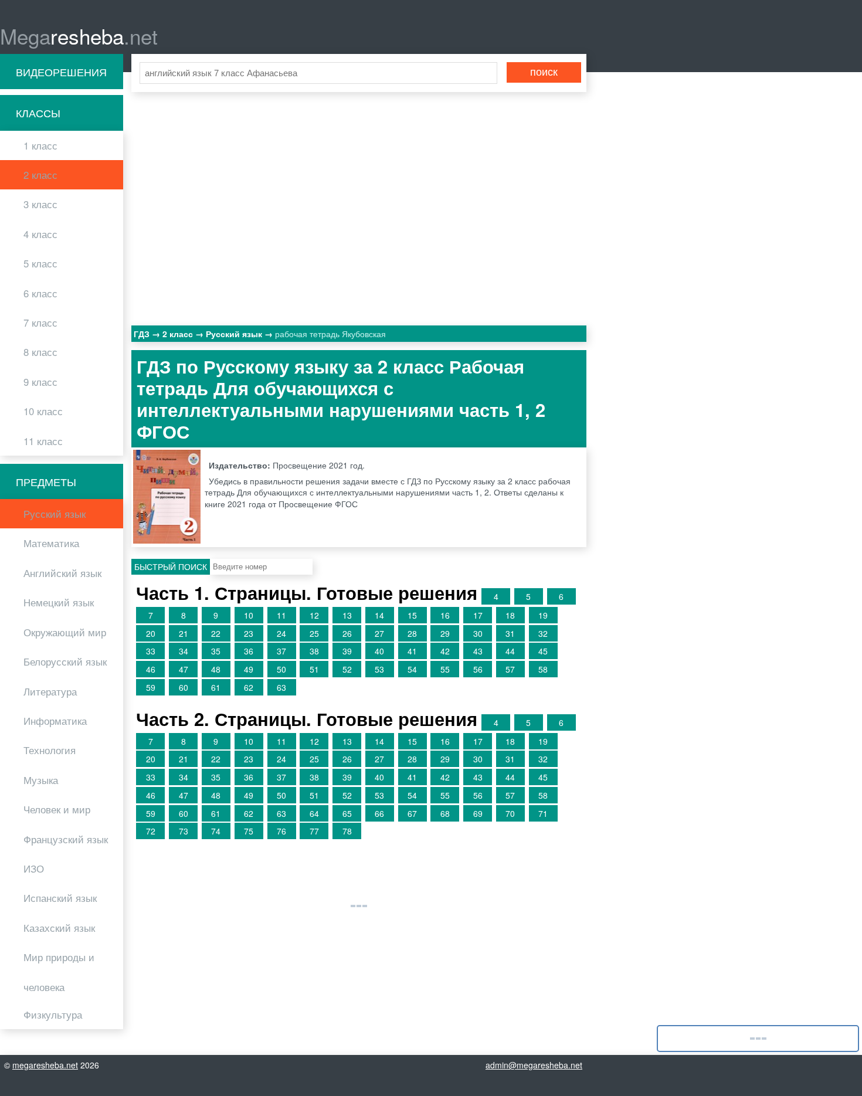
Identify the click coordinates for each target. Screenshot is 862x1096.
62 (248, 687)
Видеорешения (61, 71)
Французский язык (65, 839)
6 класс (40, 293)
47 (183, 669)
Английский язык (62, 573)
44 (510, 651)
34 (183, 651)
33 (150, 651)
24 (281, 633)
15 (412, 615)
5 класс (40, 263)
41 (412, 651)
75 (248, 831)
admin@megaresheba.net (534, 1065)
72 (150, 831)
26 (347, 633)
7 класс (40, 322)
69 (478, 813)
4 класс (40, 234)
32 (543, 633)
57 (510, 669)
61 (215, 687)
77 (314, 831)
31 (510, 633)
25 (314, 633)
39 (347, 651)
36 (248, 651)
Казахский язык (59, 928)
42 (445, 651)
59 (150, 687)
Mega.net (79, 35)
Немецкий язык (58, 602)
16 (445, 615)
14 (379, 615)
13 (347, 615)
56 (478, 669)
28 (412, 633)
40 (379, 651)
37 (281, 651)
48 (215, 669)
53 (379, 669)
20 (150, 633)
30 (478, 633)
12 (314, 615)
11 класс (43, 441)
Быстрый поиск (170, 566)
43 (478, 651)
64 (314, 813)
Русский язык (54, 514)
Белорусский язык (65, 661)
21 (183, 633)
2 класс (40, 175)
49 (248, 669)
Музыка (40, 780)
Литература (50, 691)
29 (445, 633)
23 (248, 633)
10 (248, 615)
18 (510, 615)
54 (412, 669)
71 (543, 813)
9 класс (40, 382)
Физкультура (52, 1014)
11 (281, 615)
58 (543, 669)
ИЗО (33, 868)
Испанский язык (60, 898)
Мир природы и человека (58, 971)
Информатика (55, 721)
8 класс (40, 352)
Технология (49, 750)
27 (379, 633)
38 (314, 651)
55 (445, 669)
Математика (51, 543)
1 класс (40, 145)
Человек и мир (56, 809)
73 (183, 831)
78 (347, 831)
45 (543, 651)
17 (478, 615)
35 (215, 651)
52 (347, 669)
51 (314, 669)
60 (183, 687)
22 (215, 633)
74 (215, 831)
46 (150, 669)
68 (445, 813)
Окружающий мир (64, 632)
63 (281, 687)
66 (379, 813)
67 (412, 813)
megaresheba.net (45, 1065)
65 (347, 813)
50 (281, 669)
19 (543, 615)
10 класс (43, 411)
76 (281, 831)
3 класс (40, 204)
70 (510, 813)
